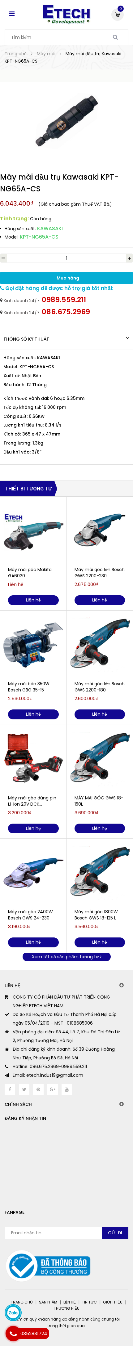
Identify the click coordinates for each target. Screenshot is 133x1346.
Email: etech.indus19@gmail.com (48, 1075)
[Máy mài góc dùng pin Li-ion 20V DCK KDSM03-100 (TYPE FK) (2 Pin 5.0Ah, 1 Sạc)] (33, 759)
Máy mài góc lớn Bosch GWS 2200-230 (100, 572)
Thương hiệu (66, 1308)
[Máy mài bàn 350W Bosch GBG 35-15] (33, 645)
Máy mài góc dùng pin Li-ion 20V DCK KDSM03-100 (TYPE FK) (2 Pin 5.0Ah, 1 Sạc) (32, 801)
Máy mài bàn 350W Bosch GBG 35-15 (28, 687)
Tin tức (89, 1302)
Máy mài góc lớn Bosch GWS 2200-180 (100, 687)
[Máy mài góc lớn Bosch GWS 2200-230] (100, 531)
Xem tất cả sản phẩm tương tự (66, 957)
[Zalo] (13, 1312)
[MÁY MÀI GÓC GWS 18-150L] (100, 759)
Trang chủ (22, 1302)
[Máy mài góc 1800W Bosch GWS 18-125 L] (100, 873)
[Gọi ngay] (13, 1333)
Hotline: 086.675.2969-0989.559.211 (50, 1066)
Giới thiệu (112, 1302)
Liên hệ (69, 1302)
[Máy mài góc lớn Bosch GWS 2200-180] (100, 645)
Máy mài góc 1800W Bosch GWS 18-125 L (96, 915)
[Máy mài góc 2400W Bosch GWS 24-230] (33, 873)
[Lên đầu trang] (103, 1315)
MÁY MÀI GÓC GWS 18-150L (99, 801)
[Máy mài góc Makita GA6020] (33, 531)
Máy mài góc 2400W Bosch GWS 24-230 (30, 915)
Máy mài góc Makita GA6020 (30, 572)
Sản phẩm (48, 1302)
